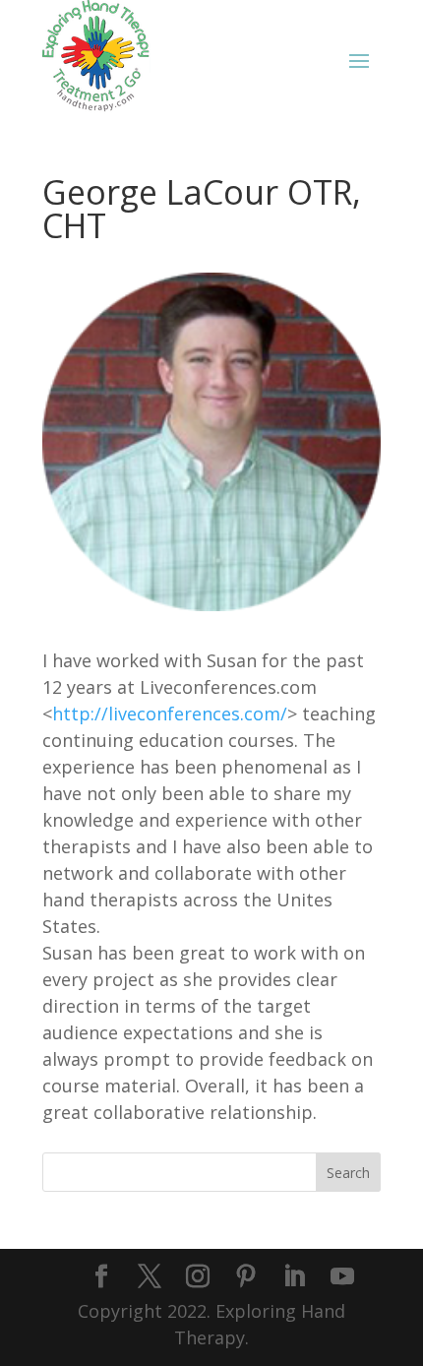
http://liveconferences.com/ (169, 713)
